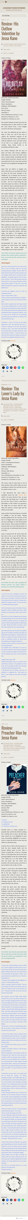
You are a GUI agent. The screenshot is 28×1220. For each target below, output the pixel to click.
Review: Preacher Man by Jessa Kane (14, 732)
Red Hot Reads (13, 409)
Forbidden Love (20, 747)
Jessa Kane (6, 49)
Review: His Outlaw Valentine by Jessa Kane (10, 30)
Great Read (18, 407)
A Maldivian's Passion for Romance (14, 8)
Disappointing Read (19, 44)
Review (11, 46)
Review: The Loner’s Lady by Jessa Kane (12, 393)
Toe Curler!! (18, 46)
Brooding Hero (8, 404)
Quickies (6, 409)
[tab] (3, 2)
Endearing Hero (8, 406)
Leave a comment (8, 53)
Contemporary (7, 44)
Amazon (13, 341)
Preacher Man (22, 495)
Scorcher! (6, 750)
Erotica (5, 46)
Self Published (15, 750)
